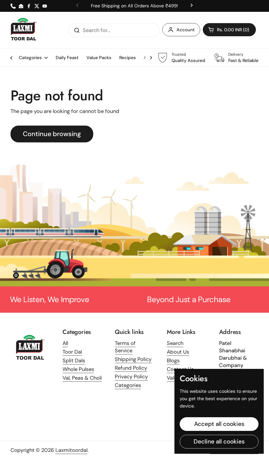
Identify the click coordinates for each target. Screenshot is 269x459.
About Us (178, 351)
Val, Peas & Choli (82, 377)
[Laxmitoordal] (24, 30)
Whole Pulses (78, 369)
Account (186, 30)
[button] (229, 29)
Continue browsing (52, 134)
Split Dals (74, 360)
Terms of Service (125, 347)
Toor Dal (72, 351)
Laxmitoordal (71, 450)
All (65, 343)
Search (175, 343)
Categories (128, 385)
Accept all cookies (219, 424)
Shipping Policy (133, 359)
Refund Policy (131, 367)
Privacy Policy (131, 376)
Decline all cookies (219, 441)
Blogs (173, 360)
